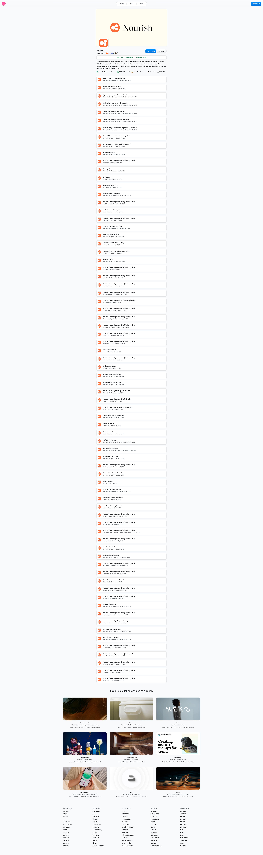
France (182, 822)
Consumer (96, 827)
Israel (182, 835)
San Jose (154, 840)
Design (95, 832)
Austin (153, 822)
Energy (95, 840)
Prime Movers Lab (128, 835)
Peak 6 (124, 811)
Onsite (65, 814)
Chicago (153, 811)
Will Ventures (126, 824)
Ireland (182, 832)
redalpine (125, 830)
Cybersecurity (97, 830)
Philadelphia (155, 819)
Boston (153, 824)
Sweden (183, 846)
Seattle (153, 843)
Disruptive (125, 816)
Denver (153, 830)
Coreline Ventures (127, 827)
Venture (65, 846)
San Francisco (155, 838)
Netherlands (184, 838)
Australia (183, 814)
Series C (66, 838)
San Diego (154, 835)
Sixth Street (126, 832)
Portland (154, 832)
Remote (65, 811)
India (181, 830)
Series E (66, 843)
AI (93, 814)
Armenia (183, 811)
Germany (183, 824)
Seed (65, 830)
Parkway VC (126, 822)
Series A (66, 832)
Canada (182, 816)
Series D (66, 840)
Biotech (95, 819)
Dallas (153, 827)
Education (96, 838)
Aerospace (96, 811)
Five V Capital (126, 819)
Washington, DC (156, 846)
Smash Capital (126, 843)
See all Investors (127, 846)
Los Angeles (155, 814)
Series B (66, 835)
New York (154, 816)
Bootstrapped (67, 824)
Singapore (183, 840)
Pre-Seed (66, 827)
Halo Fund (125, 838)
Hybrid (65, 816)
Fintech (95, 843)
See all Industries (98, 846)
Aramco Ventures (127, 840)
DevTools (96, 835)
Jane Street (125, 814)
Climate (95, 822)
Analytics (96, 816)
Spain (182, 843)
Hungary (183, 827)
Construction (97, 824)
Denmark (183, 819)
